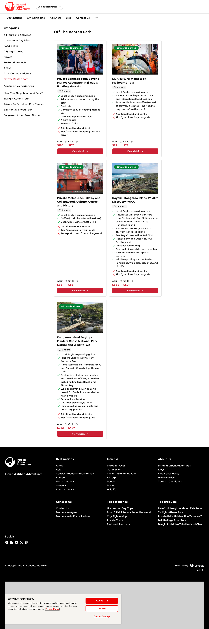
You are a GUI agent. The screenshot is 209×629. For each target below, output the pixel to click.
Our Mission (114, 469)
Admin (200, 570)
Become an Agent (67, 512)
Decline (101, 608)
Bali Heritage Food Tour (18, 109)
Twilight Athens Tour (16, 98)
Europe (60, 477)
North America (65, 481)
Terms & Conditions (170, 481)
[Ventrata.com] (196, 565)
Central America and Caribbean (75, 473)
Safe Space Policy (168, 473)
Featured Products (118, 524)
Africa (59, 465)
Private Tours (115, 520)
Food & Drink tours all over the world (129, 512)
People (111, 481)
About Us (55, 17)
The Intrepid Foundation (121, 473)
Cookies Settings (102, 616)
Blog (68, 17)
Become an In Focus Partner (73, 516)
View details (78, 151)
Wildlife (111, 489)
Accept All (102, 600)
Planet (111, 485)
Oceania (61, 485)
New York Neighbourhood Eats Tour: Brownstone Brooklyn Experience (24, 93)
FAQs (161, 469)
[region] (63, 609)
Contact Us (83, 17)
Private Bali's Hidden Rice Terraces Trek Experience (24, 104)
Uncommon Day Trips (120, 508)
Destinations (14, 17)
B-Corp (111, 477)
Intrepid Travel (116, 465)
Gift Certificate (36, 17)
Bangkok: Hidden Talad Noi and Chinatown (24, 115)
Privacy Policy (166, 477)
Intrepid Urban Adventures (174, 465)
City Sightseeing (117, 516)
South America (65, 489)
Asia (58, 469)
